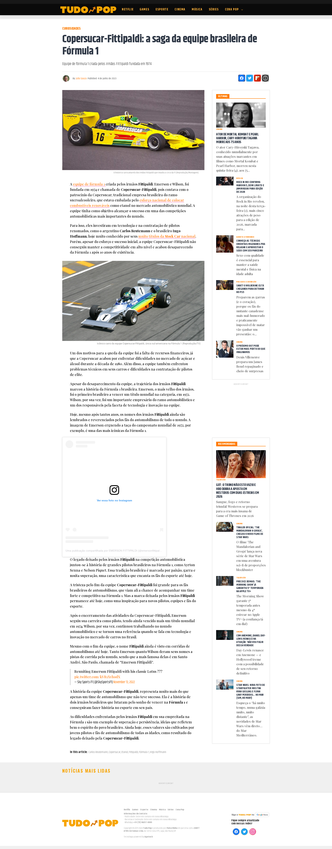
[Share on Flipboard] (257, 78)
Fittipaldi (133, 752)
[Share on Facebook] (241, 78)
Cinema (180, 9)
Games (144, 9)
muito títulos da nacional (166, 236)
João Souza (81, 78)
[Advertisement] (241, 410)
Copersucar (114, 752)
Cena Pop (232, 9)
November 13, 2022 (124, 682)
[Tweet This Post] (249, 78)
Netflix (127, 9)
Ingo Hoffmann (158, 752)
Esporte (162, 9)
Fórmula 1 (144, 752)
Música (197, 9)
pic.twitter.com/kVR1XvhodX (97, 677)
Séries (214, 9)
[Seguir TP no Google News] (250, 817)
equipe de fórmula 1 (89, 184)
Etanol (124, 752)
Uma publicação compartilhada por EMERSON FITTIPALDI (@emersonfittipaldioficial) (117, 550)
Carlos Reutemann (98, 752)
